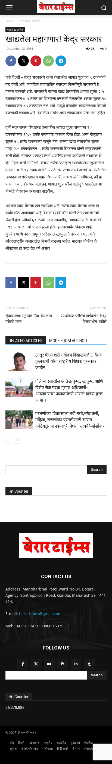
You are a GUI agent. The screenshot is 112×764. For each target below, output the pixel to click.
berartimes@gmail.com (40, 613)
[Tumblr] (89, 664)
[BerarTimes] (56, 6)
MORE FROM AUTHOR (68, 341)
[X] (23, 60)
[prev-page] (8, 440)
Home (10, 21)
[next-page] (17, 440)
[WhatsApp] (48, 60)
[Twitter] (36, 664)
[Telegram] (60, 60)
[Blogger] (62, 664)
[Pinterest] (35, 60)
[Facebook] (10, 60)
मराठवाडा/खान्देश (30, 21)
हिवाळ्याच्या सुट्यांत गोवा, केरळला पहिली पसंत (28, 318)
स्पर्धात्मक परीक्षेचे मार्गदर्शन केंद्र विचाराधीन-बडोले (84, 318)
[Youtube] (49, 664)
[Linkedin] (76, 664)
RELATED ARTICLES (26, 341)
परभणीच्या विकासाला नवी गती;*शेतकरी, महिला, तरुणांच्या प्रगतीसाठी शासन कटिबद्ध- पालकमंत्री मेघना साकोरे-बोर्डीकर (69, 420)
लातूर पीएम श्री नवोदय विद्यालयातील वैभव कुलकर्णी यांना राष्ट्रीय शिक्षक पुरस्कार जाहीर (68, 361)
